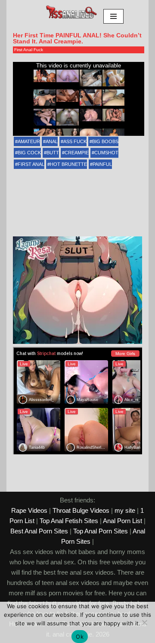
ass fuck (75, 141)
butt (52, 152)
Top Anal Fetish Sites (69, 520)
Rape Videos (29, 510)
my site (125, 510)
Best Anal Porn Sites (39, 531)
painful (102, 164)
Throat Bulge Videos (81, 510)
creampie (77, 152)
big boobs (105, 141)
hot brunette (68, 164)
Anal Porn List (122, 520)
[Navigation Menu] (113, 16)
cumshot (106, 152)
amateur (29, 141)
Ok (80, 636)
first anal (31, 164)
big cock (29, 152)
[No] (144, 622)
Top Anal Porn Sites (100, 531)
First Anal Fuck (28, 49)
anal (52, 141)
